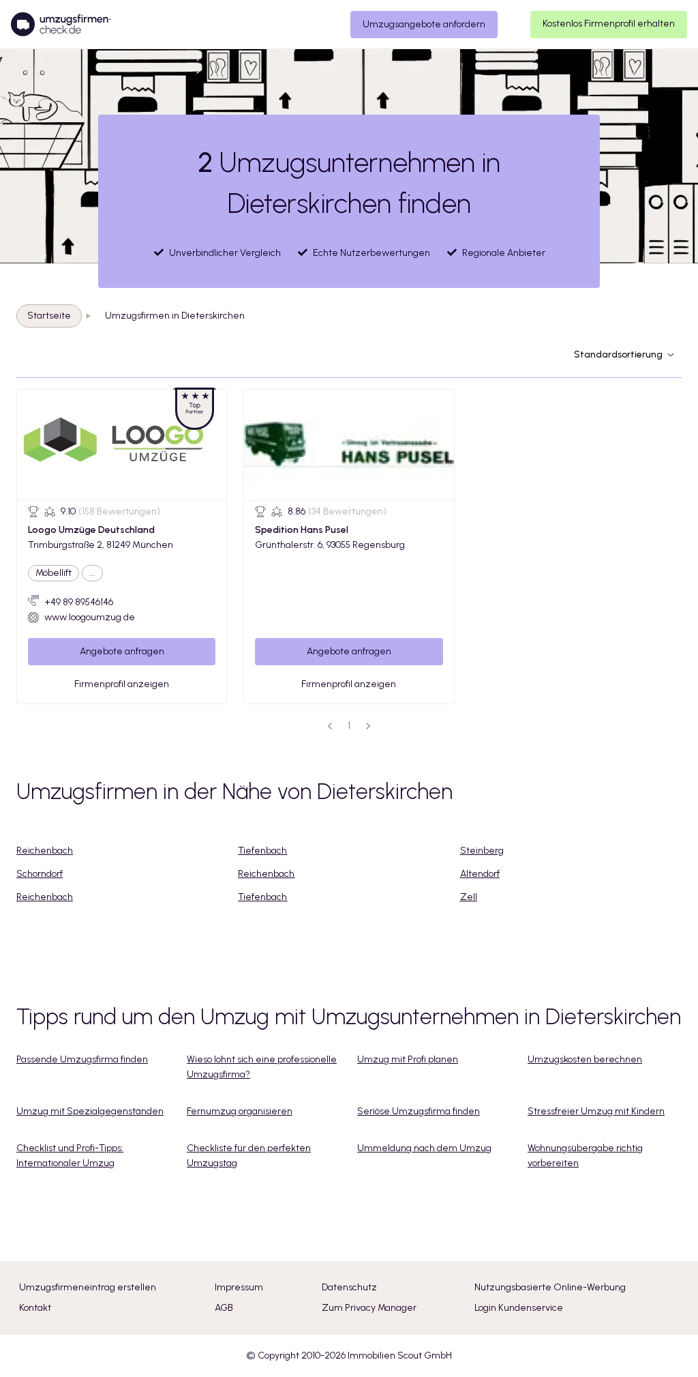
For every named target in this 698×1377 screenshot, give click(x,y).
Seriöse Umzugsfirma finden (418, 1111)
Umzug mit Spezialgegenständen (90, 1111)
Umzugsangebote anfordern (424, 24)
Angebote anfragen (122, 651)
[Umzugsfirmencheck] (61, 24)
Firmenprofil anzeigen (121, 684)
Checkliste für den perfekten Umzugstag (249, 1155)
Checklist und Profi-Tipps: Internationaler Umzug (69, 1155)
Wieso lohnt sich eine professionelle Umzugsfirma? (262, 1067)
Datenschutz (349, 1287)
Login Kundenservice (518, 1308)
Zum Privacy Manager (369, 1308)
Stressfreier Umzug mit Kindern (596, 1111)
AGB (224, 1308)
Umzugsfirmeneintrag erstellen (87, 1287)
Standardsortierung (618, 354)
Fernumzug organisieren (239, 1111)
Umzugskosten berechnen (585, 1059)
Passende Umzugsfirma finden (82, 1059)
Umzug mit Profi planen (407, 1059)
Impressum (239, 1287)
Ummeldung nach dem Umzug (424, 1148)
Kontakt (35, 1308)
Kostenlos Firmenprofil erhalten (609, 23)
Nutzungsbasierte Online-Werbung (550, 1287)
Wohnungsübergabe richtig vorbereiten (585, 1155)
